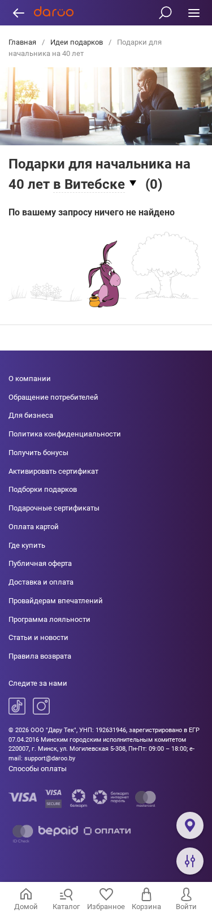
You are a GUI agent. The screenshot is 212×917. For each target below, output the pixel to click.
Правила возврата (39, 656)
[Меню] (194, 12)
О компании (29, 378)
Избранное (106, 906)
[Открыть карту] (190, 825)
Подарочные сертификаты (53, 508)
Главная (23, 42)
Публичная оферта (40, 563)
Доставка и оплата (40, 582)
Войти (186, 906)
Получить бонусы (38, 452)
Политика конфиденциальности (64, 434)
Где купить (26, 545)
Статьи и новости (38, 637)
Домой (26, 906)
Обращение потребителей (53, 397)
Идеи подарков (77, 42)
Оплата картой (33, 526)
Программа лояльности (49, 619)
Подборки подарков (42, 489)
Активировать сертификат (53, 471)
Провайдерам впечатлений (55, 600)
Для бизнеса (30, 415)
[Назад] (18, 12)
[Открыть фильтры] (190, 861)
